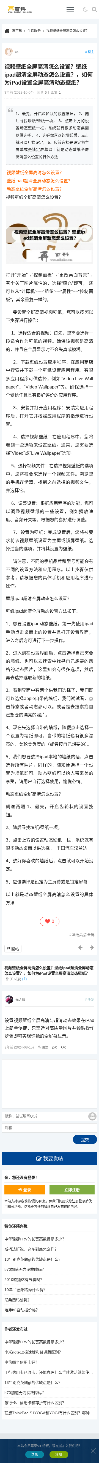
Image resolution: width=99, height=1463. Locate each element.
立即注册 (72, 1190)
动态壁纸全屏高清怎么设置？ (35, 189)
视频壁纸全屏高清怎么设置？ (35, 172)
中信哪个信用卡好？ (21, 1362)
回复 (45, 1047)
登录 (27, 1190)
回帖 (15, 949)
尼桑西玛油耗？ (17, 1300)
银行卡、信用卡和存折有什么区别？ (35, 1403)
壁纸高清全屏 (83, 934)
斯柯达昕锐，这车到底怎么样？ (31, 1249)
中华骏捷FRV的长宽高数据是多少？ (35, 1239)
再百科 (17, 31)
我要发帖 (53, 1158)
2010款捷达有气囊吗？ (24, 1279)
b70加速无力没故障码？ (25, 1269)
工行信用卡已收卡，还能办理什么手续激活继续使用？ (50, 1372)
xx (16, 52)
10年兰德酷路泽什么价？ (25, 1290)
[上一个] (80, 947)
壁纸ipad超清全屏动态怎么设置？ (39, 180)
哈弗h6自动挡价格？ (22, 1310)
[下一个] (92, 947)
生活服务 (34, 31)
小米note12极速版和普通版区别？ (33, 1352)
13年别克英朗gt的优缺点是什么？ (33, 1259)
